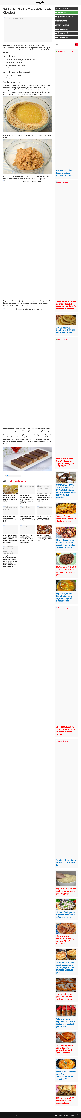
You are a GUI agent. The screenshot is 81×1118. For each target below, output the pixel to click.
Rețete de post (61, 13)
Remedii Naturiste (62, 37)
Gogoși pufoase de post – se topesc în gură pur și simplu (64, 996)
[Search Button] (76, 44)
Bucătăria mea (61, 29)
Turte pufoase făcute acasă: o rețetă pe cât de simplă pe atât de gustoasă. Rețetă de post (65, 967)
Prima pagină (58, 1115)
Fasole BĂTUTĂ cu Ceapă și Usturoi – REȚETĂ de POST (64, 173)
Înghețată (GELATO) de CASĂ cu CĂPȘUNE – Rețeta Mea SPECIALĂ (44, 518)
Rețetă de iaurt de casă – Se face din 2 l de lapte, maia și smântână (27, 518)
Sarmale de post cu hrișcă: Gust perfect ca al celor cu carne (66, 518)
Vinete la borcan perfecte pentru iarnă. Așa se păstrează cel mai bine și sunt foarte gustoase (27, 499)
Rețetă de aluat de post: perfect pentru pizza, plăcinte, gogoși (66, 891)
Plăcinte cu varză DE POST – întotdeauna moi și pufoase (65, 1100)
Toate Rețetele (61, 8)
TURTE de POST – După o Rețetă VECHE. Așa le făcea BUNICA (65, 330)
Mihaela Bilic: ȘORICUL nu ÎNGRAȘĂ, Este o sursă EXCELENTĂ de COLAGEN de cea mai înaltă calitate (27, 539)
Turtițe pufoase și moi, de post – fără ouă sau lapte (66, 862)
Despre (66, 1115)
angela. (40, 2)
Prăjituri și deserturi (64, 17)
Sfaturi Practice (62, 25)
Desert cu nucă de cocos (13, 475)
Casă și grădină (61, 33)
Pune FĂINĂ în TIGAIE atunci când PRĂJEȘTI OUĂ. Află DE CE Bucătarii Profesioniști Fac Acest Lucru (10, 539)
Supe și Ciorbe (61, 21)
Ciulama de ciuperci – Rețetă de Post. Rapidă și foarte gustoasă (66, 914)
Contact (72, 1115)
